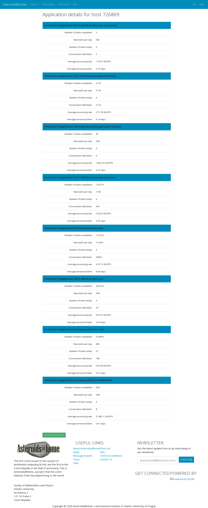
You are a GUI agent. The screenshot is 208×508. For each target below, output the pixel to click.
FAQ (102, 452)
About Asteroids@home (86, 448)
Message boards (82, 455)
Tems (76, 459)
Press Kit (105, 448)
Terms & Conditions (111, 455)
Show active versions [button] (54, 434)
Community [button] (63, 4)
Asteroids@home (14, 4)
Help (75, 463)
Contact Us (106, 459)
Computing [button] (47, 4)
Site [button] (75, 4)
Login (201, 4)
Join (194, 4)
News (76, 452)
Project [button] (34, 4)
